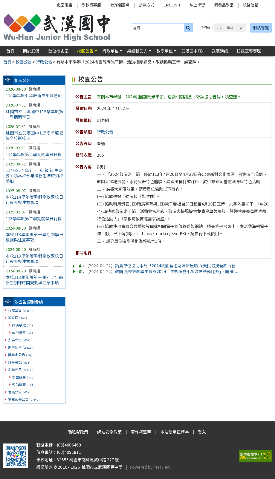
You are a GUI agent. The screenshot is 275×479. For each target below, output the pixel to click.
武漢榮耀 (22, 325)
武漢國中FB (192, 51)
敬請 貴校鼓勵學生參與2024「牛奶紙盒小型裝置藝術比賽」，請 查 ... (161, 271)
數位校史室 (58, 51)
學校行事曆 (91, 5)
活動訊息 (20, 369)
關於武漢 (31, 51)
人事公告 (19, 339)
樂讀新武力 (137, 51)
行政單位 (110, 51)
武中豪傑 (22, 332)
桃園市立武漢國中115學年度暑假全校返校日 (34, 135)
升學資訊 (19, 362)
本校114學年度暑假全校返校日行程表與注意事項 (34, 199)
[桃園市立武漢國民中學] (57, 28)
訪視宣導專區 (249, 51)
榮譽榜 (17, 317)
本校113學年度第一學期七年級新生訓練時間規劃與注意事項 (34, 280)
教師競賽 (23, 384)
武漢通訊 (220, 51)
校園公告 (85, 51)
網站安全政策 (109, 432)
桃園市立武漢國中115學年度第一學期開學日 (34, 114)
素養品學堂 (224, 5)
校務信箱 (250, 5)
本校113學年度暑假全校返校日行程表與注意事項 (34, 258)
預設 (230, 27)
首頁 (10, 51)
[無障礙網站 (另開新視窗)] (255, 456)
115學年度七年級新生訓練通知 (34, 95)
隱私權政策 (78, 432)
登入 (202, 432)
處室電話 (64, 5)
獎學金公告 (20, 354)
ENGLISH (171, 5)
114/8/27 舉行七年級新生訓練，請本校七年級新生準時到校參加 (34, 175)
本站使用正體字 (174, 432)
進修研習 (20, 347)
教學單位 (164, 51)
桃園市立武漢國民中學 (101, 467)
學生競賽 (23, 377)
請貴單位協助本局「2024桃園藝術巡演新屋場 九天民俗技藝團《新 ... (162, 266)
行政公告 (20, 310)
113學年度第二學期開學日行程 (34, 218)
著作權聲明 (141, 432)
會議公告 (18, 391)
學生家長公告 (24, 399)
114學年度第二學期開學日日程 (34, 154)
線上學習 (197, 5)
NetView (162, 467)
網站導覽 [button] (261, 28)
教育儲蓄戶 (120, 5)
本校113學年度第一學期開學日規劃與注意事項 (34, 237)
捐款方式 (146, 5)
